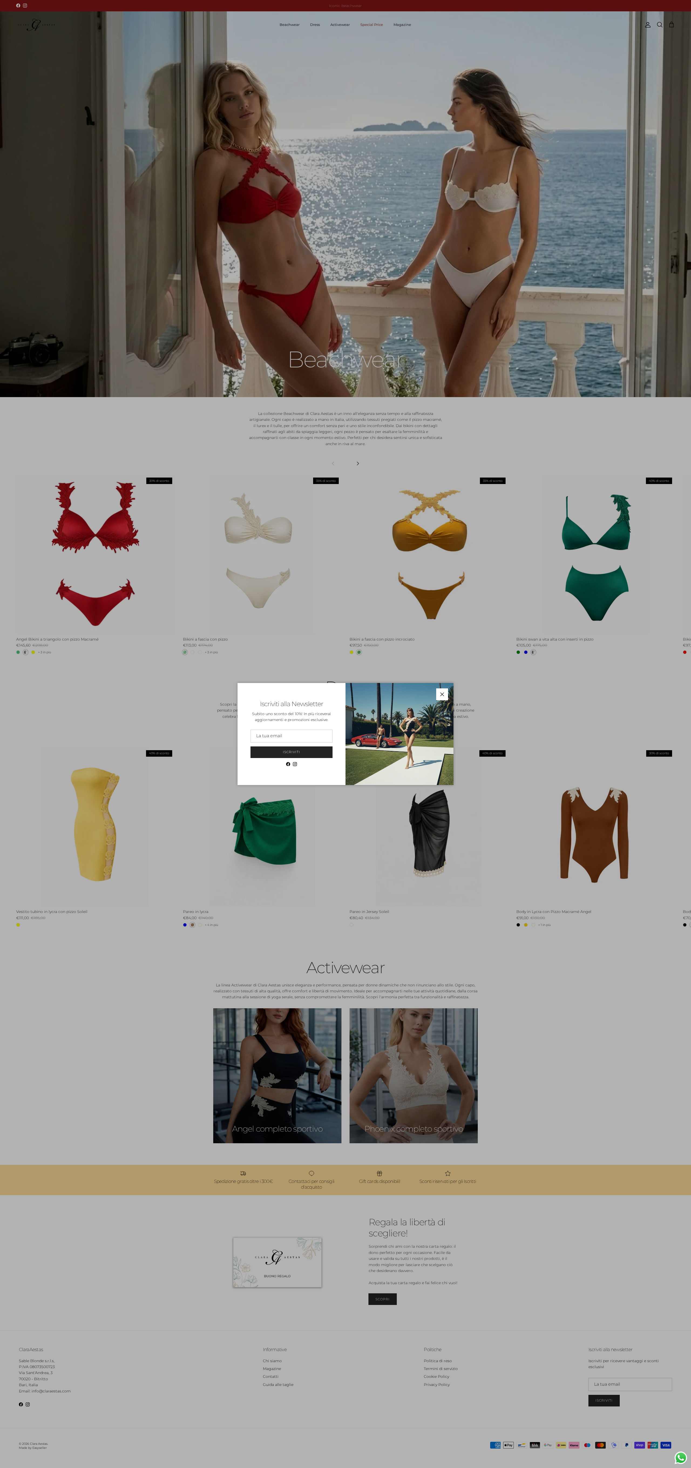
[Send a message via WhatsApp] (680, 1457)
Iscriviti (291, 752)
